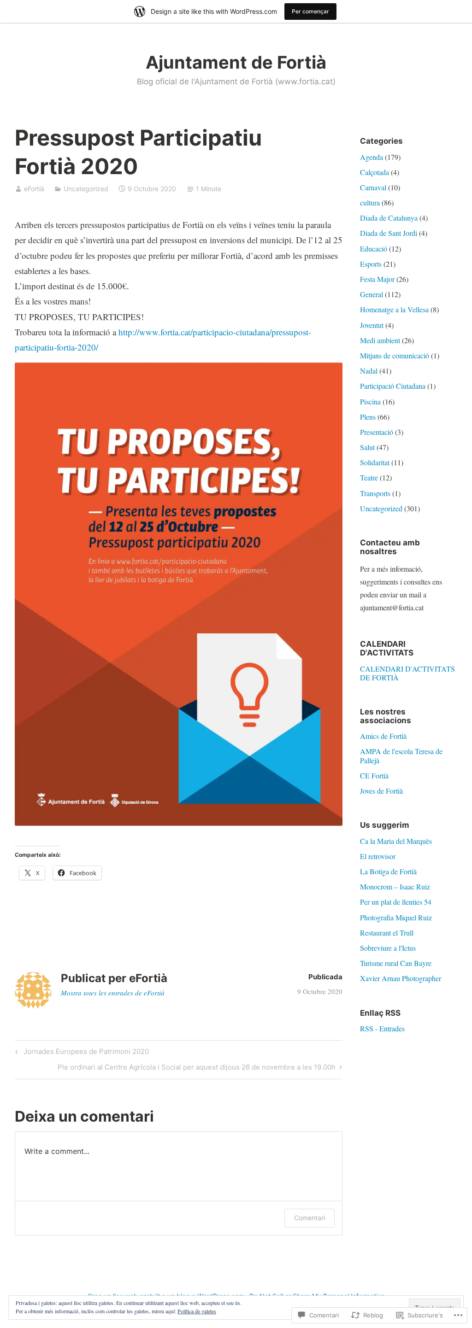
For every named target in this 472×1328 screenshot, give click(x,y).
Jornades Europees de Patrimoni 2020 (80, 1053)
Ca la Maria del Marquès (396, 841)
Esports (371, 264)
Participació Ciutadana (392, 386)
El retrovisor (377, 856)
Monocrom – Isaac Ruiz (395, 886)
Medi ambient (380, 340)
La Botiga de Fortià (388, 871)
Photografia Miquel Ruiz (396, 917)
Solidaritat (374, 462)
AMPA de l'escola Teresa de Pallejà (401, 755)
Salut (367, 447)
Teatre (369, 477)
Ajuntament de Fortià (236, 62)
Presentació (376, 432)
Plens (368, 416)
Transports (375, 493)
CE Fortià (374, 775)
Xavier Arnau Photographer (400, 978)
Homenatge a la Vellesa (394, 309)
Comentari (309, 1218)
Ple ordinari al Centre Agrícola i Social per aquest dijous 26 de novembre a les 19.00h (197, 1068)
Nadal (369, 370)
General (371, 294)
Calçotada (374, 172)
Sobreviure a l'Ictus (388, 948)
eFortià (34, 189)
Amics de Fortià (383, 736)
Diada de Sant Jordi (388, 233)
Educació (373, 248)
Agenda (371, 157)
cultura (370, 202)
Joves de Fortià (381, 791)
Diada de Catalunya (389, 217)
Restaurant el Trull (386, 932)
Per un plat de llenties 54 (395, 902)
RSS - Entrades (382, 1028)
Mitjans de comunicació (394, 355)
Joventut (372, 325)
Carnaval (373, 187)
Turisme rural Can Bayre (395, 963)
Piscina (370, 401)
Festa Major (377, 279)
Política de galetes (196, 1311)
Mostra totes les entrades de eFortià (113, 992)
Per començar (310, 11)
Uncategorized (86, 189)
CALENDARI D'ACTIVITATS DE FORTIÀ (407, 673)
